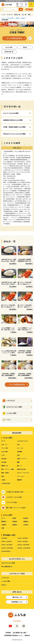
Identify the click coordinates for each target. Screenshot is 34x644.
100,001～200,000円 (23, 544)
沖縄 (2, 528)
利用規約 (8, 632)
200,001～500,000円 (7, 548)
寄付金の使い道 (9, 51)
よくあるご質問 (5, 581)
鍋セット (19, 465)
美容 (2, 476)
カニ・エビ (20, 448)
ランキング (10, 14)
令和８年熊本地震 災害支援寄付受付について (17, 1)
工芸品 (3, 480)
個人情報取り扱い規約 (19, 632)
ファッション (20, 476)
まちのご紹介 (9, 47)
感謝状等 (19, 480)
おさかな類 (4, 451)
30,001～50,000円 (23, 541)
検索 (21, 9)
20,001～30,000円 (6, 541)
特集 (29, 14)
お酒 (18, 455)
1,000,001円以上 (6, 551)
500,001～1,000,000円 (24, 548)
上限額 (17, 6)
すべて (3, 441)
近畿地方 (25, 521)
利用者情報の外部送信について (13, 635)
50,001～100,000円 (6, 544)
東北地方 (25, 518)
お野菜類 (19, 451)
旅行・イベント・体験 (7, 469)
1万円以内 (4, 538)
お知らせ (3, 585)
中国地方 (3, 524)
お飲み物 (3, 458)
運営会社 (27, 635)
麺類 (18, 462)
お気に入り (22, 6)
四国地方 (14, 524)
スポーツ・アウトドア (23, 472)
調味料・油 (4, 465)
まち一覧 (24, 14)
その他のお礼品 (5, 483)
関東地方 (3, 521)
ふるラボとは (5, 577)
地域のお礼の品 (21, 469)
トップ (3, 14)
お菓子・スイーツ (22, 458)
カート (26, 6)
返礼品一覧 (17, 14)
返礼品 (25, 47)
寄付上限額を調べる (6, 566)
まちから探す (10, 18)
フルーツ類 (4, 448)
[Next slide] (32, 14)
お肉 (18, 444)
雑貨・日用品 (5, 472)
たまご (3, 455)
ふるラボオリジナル (22, 441)
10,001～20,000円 (23, 538)
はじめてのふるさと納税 (8, 563)
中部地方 (14, 521)
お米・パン (4, 444)
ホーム (3, 18)
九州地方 (25, 524)
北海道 (17, 18)
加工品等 (3, 462)
